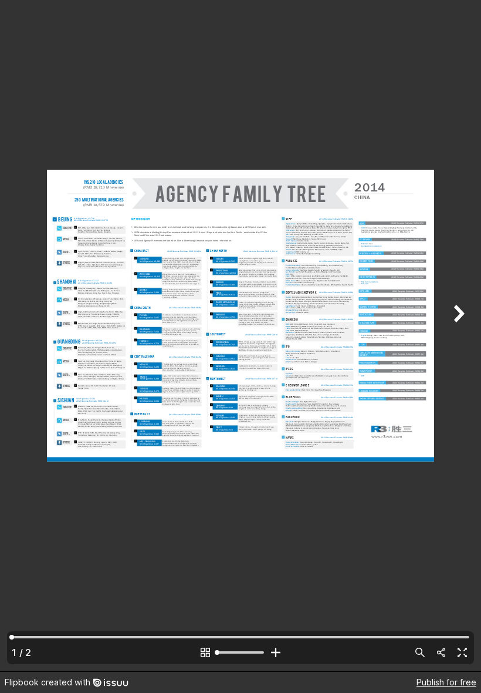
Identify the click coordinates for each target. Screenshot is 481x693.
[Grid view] (205, 652)
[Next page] (457, 335)
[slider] (240, 652)
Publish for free (446, 682)
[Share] (441, 652)
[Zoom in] (275, 652)
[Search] (420, 652)
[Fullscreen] (462, 652)
